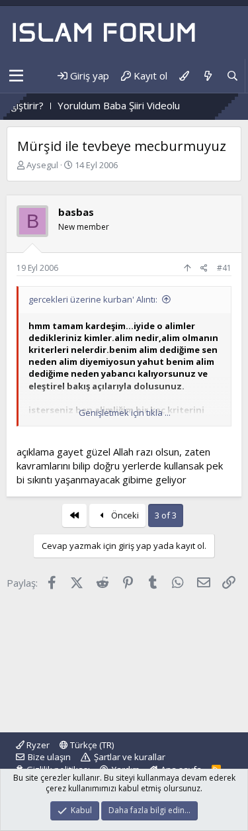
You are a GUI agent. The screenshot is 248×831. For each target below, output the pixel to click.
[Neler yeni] (207, 76)
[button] (16, 76)
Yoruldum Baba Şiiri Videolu (111, 105)
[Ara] (232, 76)
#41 (224, 267)
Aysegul (42, 165)
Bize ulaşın (49, 757)
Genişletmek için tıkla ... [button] (125, 412)
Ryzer (37, 745)
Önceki (124, 515)
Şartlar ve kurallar (129, 757)
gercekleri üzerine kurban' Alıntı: (92, 299)
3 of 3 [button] (166, 515)
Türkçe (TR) (91, 745)
